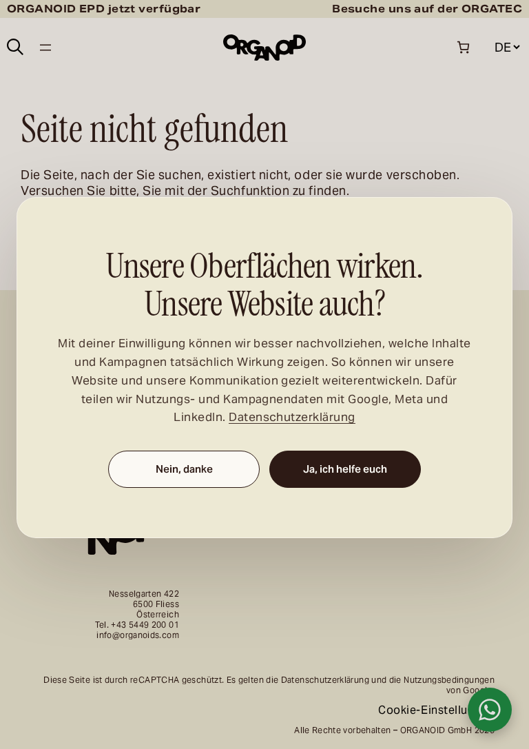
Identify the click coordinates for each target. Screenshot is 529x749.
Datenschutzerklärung (292, 417)
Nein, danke (184, 468)
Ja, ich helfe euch (345, 468)
